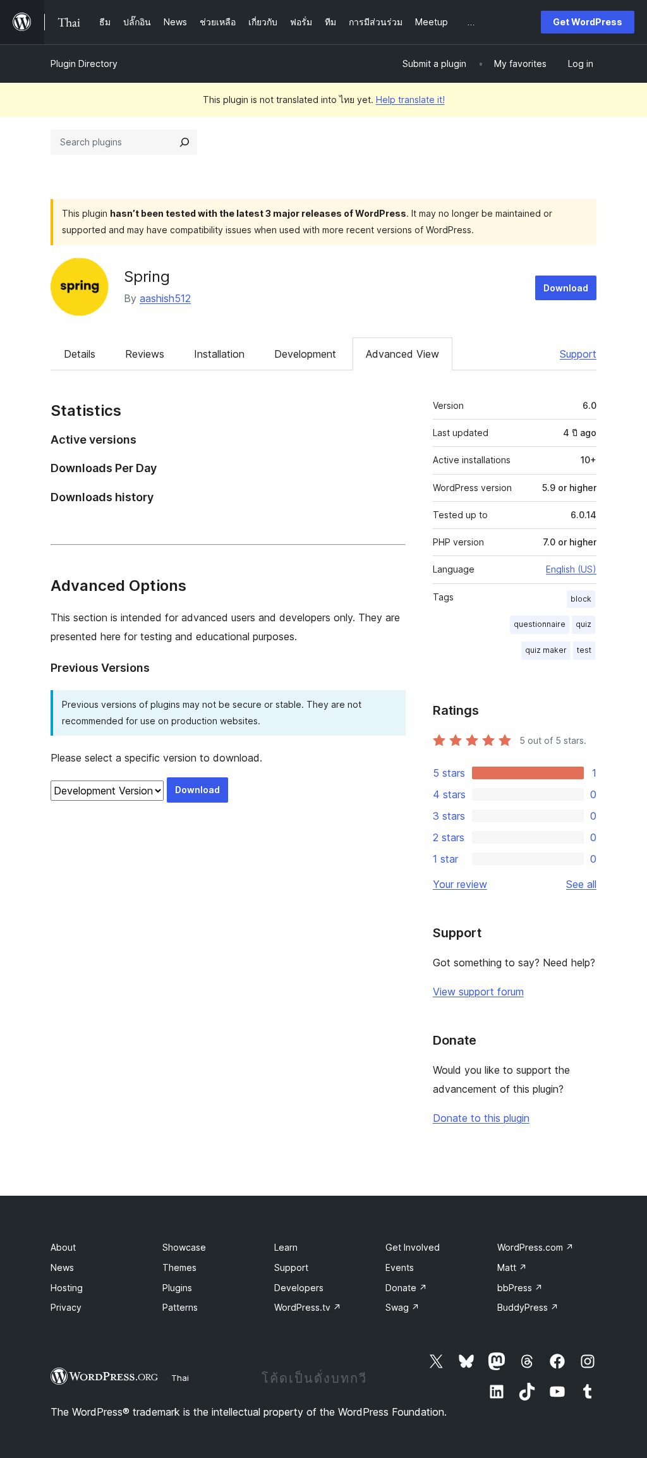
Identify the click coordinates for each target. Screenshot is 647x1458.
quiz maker (546, 650)
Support (578, 354)
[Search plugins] (184, 142)
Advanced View (402, 354)
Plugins (177, 1287)
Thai (180, 1378)
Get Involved (412, 1247)
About (63, 1247)
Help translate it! (410, 99)
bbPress (520, 1287)
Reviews (144, 354)
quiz (583, 624)
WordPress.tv (307, 1307)
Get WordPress (587, 21)
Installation (219, 354)
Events (399, 1267)
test (584, 650)
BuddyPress (528, 1307)
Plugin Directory (84, 63)
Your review (460, 884)
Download (565, 287)
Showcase (184, 1247)
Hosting (67, 1287)
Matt (512, 1267)
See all (581, 884)
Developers (299, 1287)
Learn (286, 1247)
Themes (179, 1267)
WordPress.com (535, 1247)
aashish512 (165, 298)
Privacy (66, 1307)
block (581, 599)
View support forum (478, 991)
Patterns (180, 1307)
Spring (147, 276)
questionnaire (539, 624)
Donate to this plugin (481, 1118)
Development (305, 354)
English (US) (571, 569)
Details (79, 354)
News (62, 1267)
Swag (402, 1307)
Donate (406, 1287)
